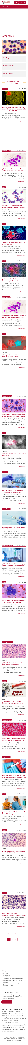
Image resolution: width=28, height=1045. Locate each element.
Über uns (5, 973)
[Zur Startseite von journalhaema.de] (6, 2)
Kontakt (5, 977)
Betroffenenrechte (16, 1038)
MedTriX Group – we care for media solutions (12, 981)
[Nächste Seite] (19, 939)
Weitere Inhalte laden (14, 934)
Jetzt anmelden (7, 1002)
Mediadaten (6, 975)
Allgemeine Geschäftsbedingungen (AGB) (14, 978)
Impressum (21, 1037)
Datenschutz (7, 1038)
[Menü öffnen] (16, 2)
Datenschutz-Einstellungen (14, 1040)
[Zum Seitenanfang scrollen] (25, 1042)
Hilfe (23, 1038)
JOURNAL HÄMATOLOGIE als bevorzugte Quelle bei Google (13, 984)
